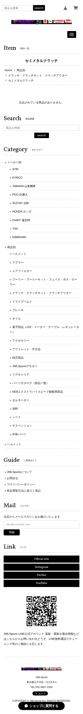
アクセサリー (20, 340)
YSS (15, 228)
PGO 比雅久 (20, 194)
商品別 (21, 70)
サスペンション (22, 425)
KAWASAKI (19, 237)
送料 (15, 408)
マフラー (18, 262)
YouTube (41, 583)
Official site (41, 559)
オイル (16, 318)
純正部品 (18, 357)
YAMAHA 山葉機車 (24, 186)
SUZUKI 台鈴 (20, 203)
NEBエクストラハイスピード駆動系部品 (37, 391)
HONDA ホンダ (21, 211)
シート (16, 417)
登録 (12, 532)
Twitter (41, 575)
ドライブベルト (22, 301)
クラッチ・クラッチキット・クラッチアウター (37, 75)
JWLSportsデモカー (24, 366)
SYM (15, 169)
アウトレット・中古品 (26, 349)
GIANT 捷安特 (21, 220)
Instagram (41, 567)
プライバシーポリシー (21, 484)
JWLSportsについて (19, 472)
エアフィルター (22, 271)
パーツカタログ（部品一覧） (30, 383)
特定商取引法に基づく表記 (24, 490)
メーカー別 (14, 162)
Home (8, 70)
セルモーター (20, 400)
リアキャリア (20, 374)
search (39, 7)
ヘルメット (19, 253)
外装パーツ (19, 434)
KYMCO (17, 177)
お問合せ (12, 478)
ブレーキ (18, 310)
